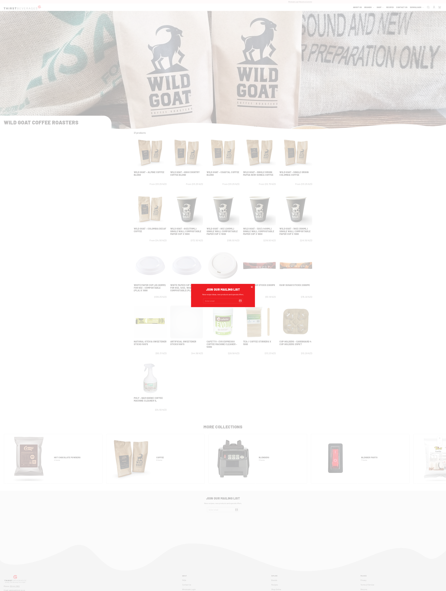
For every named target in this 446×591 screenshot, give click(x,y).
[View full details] (150, 152)
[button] (428, 7)
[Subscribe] (236, 509)
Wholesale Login (293, 2)
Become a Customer (305, 2)
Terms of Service (367, 585)
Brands (274, 580)
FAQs (184, 580)
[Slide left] (439, 443)
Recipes (274, 585)
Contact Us (186, 585)
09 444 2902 (15, 586)
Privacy (363, 580)
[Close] (251, 287)
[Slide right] (439, 438)
